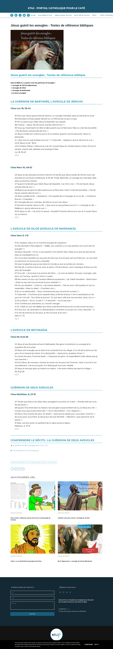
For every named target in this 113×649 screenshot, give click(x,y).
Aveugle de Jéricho (20, 462)
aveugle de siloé (38, 462)
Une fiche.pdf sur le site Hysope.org (25, 451)
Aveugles (52, 462)
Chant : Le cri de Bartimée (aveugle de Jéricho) (26, 561)
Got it (96, 644)
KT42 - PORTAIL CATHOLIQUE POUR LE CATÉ (56, 8)
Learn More (89, 644)
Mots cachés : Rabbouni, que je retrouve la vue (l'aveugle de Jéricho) (30, 519)
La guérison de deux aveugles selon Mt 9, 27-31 (30, 445)
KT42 (68, 609)
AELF (17, 155)
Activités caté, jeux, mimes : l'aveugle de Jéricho (74, 518)
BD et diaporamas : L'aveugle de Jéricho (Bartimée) (75, 561)
